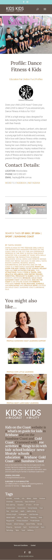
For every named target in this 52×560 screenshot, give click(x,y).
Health (22, 511)
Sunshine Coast (24, 237)
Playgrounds (10, 521)
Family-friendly (32, 508)
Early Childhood (30, 502)
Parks (40, 517)
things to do (25, 268)
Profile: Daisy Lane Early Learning (23, 403)
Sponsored (18, 527)
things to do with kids (24, 284)
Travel (23, 530)
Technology (9, 530)
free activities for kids (24, 270)
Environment (21, 508)
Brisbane (27, 278)
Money (19, 517)
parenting (10, 276)
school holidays (24, 449)
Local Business (33, 514)
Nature (26, 517)
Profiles (39, 79)
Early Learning (10, 505)
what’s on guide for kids (25, 431)
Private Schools (35, 521)
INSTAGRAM (34, 183)
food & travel (30, 272)
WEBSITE (9, 183)
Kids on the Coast (18, 427)
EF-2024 (36, 233)
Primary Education (22, 521)
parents (36, 282)
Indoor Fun (29, 79)
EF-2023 (26, 233)
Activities (9, 498)
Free (7, 511)
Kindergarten (23, 514)
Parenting (33, 517)
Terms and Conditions (21, 545)
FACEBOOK (21, 183)
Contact (33, 545)
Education (20, 505)
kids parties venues (33, 274)
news (35, 285)
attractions (10, 272)
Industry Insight (11, 514)
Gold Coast (36, 278)
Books (35, 498)
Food (41, 508)
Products (9, 524)
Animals (16, 498)
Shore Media (28, 556)
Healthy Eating (31, 511)
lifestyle (28, 285)
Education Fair (15, 79)
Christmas (9, 502)
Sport (8, 237)
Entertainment (10, 508)
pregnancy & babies (24, 276)
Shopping (9, 527)
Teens (17, 530)
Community (19, 502)
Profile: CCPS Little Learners (20, 372)
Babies (29, 498)
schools (40, 284)
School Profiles (30, 524)
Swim (43, 527)
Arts (23, 498)
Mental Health (10, 517)
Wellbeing (30, 530)
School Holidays (19, 524)
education (14, 285)
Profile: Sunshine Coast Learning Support (26, 341)
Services (39, 524)
